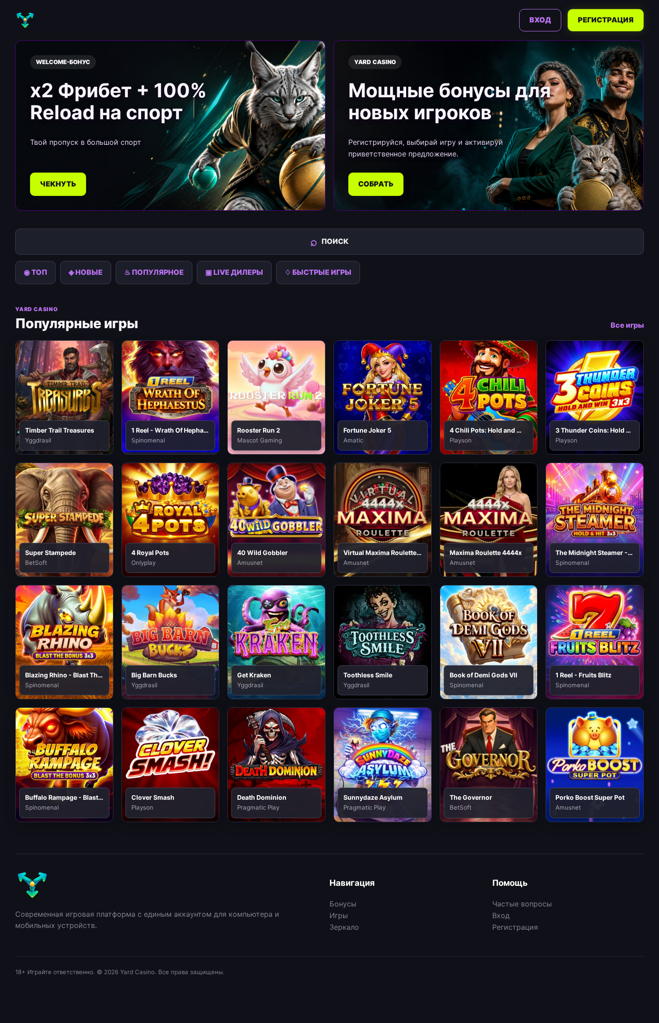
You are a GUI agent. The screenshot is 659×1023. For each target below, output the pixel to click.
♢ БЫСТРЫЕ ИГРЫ (318, 272)
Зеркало (344, 927)
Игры (339, 915)
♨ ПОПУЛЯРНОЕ (154, 272)
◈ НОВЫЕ (86, 272)
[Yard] (25, 20)
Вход (540, 19)
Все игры (627, 325)
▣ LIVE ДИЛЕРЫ (234, 272)
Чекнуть (58, 183)
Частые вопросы (522, 903)
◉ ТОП (35, 272)
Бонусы (343, 903)
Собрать (376, 183)
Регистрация (605, 19)
